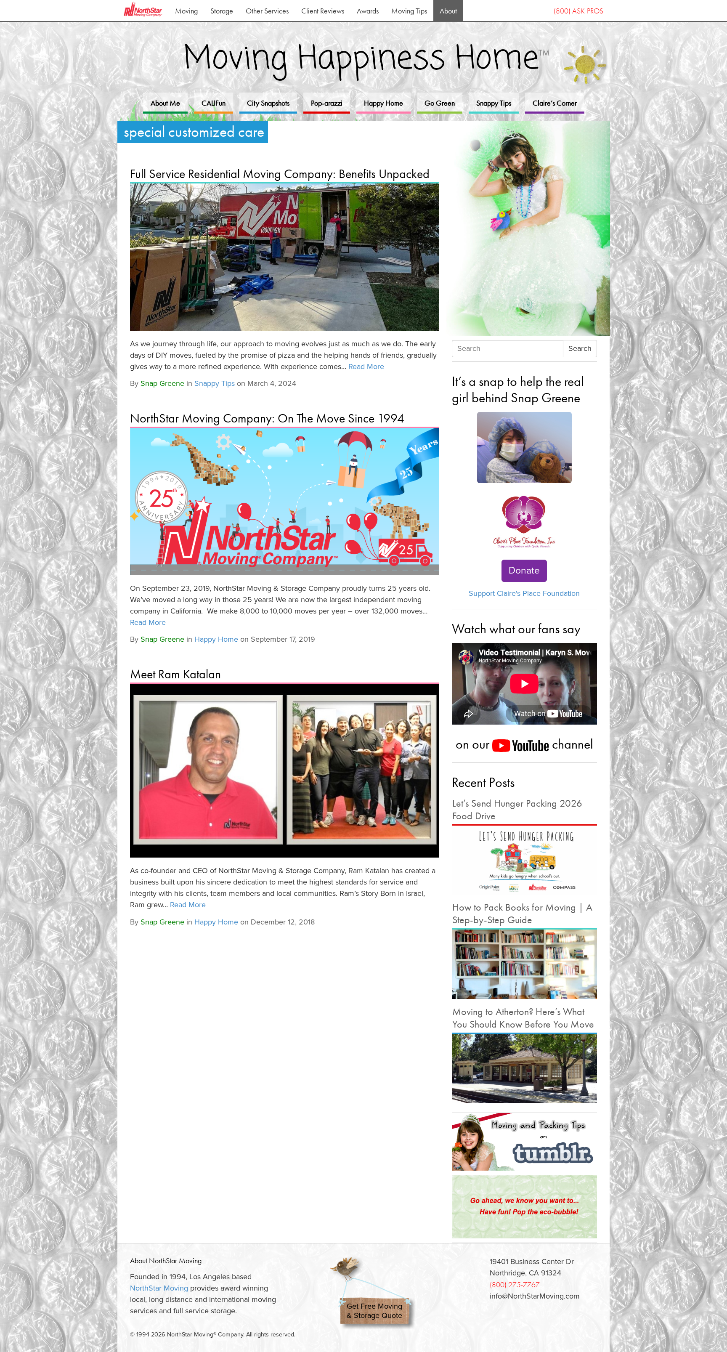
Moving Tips (409, 11)
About (448, 11)
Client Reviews (322, 11)
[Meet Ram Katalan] (284, 771)
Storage (221, 11)
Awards (368, 11)
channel (571, 744)
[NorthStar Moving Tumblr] (524, 1141)
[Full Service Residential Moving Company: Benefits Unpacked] (284, 257)
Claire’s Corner (555, 103)
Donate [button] (524, 570)
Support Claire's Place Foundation (524, 593)
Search (580, 348)
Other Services (267, 11)
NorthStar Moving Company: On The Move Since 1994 (267, 418)
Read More (366, 366)
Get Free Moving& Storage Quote (374, 1311)
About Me (165, 103)
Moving (186, 11)
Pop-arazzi (326, 103)
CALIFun (214, 103)
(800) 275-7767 (515, 1284)
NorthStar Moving (159, 1288)
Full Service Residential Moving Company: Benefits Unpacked (280, 174)
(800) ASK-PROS (578, 11)
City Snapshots (268, 103)
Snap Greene (162, 383)
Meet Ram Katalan (175, 674)
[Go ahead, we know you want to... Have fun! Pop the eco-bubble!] (524, 1206)
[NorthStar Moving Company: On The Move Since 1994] (284, 501)
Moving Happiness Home (366, 59)
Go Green (440, 103)
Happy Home (383, 103)
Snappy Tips (493, 103)
